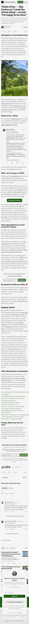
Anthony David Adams (12, 319)
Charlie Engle (9, 327)
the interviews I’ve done (17, 315)
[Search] (26, 547)
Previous (6, 477)
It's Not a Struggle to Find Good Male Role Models (10, 567)
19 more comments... (6, 540)
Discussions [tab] (12, 548)
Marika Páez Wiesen (9, 521)
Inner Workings (19, 407)
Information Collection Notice (15, 460)
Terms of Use (22, 458)
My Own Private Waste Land (9, 404)
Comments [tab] (4, 488)
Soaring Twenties (19, 417)
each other (8, 125)
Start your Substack (11, 617)
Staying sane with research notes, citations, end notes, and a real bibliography (11, 554)
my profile (4, 217)
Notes (22, 196)
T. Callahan (17, 317)
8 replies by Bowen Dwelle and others (15, 516)
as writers (14, 125)
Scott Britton (8, 331)
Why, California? (5, 413)
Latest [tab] (6, 548)
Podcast (4, 307)
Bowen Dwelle (8, 26)
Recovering (4, 398)
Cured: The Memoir (7, 417)
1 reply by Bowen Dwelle (12, 533)
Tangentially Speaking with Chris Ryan (12, 411)
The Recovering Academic (8, 400)
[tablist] (7, 488)
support (3, 125)
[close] (24, 572)
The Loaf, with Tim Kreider (16, 398)
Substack (7, 621)
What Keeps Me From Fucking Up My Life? (14, 251)
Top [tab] (3, 548)
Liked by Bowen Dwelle (10, 503)
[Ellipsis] (27, 502)
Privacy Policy (17, 608)
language (10, 378)
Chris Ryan (20, 321)
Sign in (26, 2)
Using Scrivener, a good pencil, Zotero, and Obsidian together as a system (10, 558)
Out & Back (5, 394)
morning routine (17, 106)
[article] (14, 557)
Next (24, 477)
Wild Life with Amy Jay (7, 407)
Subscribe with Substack (15, 602)
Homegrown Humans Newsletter (10, 402)
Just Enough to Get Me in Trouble (10, 409)
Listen (25, 27)
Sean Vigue (24, 312)
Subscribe (20, 2)
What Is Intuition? (16, 250)
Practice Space (5, 419)
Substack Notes (16, 119)
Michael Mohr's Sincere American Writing (13, 396)
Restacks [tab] (11, 488)
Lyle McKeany (8, 502)
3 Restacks (18, 467)
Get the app (22, 617)
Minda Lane (6, 376)
